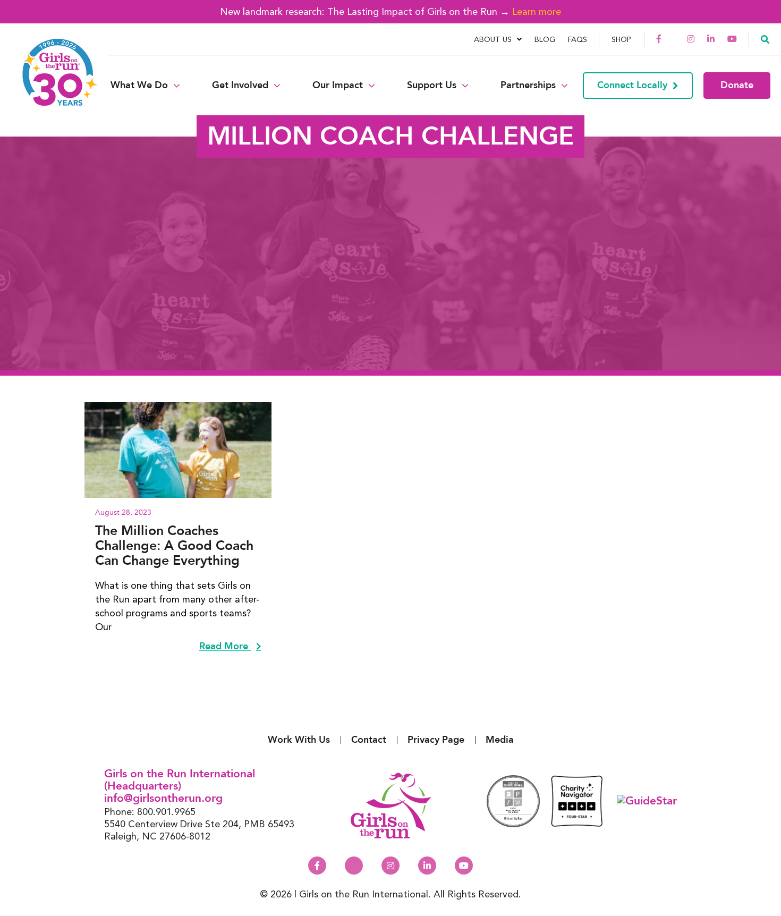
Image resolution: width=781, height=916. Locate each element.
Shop (621, 39)
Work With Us (299, 740)
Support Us (431, 85)
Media (500, 740)
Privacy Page (436, 740)
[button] (765, 39)
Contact (368, 740)
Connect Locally (632, 85)
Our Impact (337, 85)
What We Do (139, 85)
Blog (544, 39)
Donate (736, 85)
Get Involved (240, 85)
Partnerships (528, 85)
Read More (225, 646)
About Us (493, 39)
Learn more (536, 11)
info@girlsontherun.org (163, 798)
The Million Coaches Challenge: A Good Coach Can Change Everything (174, 545)
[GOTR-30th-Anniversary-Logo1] (53, 85)
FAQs (577, 39)
